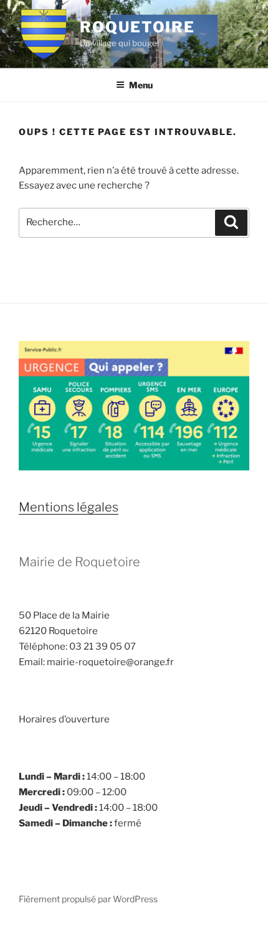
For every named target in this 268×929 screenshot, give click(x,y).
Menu (141, 85)
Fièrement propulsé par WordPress (88, 899)
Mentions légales (68, 507)
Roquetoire (137, 27)
